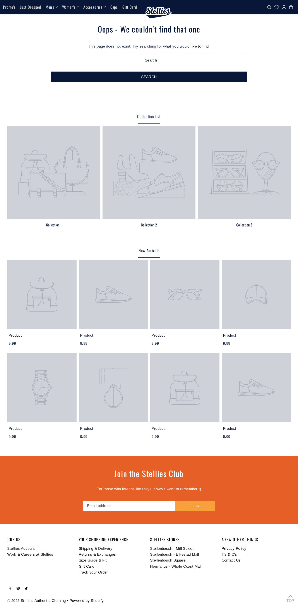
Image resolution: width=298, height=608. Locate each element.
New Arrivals (149, 250)
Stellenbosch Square (167, 560)
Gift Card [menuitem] (129, 7)
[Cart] (292, 7)
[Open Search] (269, 7)
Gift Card (86, 566)
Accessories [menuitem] (93, 7)
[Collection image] (53, 172)
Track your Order (93, 572)
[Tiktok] (26, 588)
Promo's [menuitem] (9, 7)
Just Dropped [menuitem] (30, 7)
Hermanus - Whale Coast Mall (176, 566)
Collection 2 (149, 225)
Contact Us (231, 560)
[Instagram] (18, 588)
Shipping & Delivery (96, 548)
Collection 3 (244, 225)
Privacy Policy (234, 548)
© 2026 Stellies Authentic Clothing (36, 601)
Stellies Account (21, 548)
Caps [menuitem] (114, 7)
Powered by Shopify (87, 601)
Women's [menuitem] (69, 7)
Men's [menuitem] (50, 7)
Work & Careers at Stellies (30, 554)
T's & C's (229, 554)
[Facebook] (10, 588)
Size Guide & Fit (93, 560)
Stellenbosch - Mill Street (172, 548)
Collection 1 (54, 225)
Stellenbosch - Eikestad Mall (174, 554)
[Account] (284, 7)
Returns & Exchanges (97, 554)
